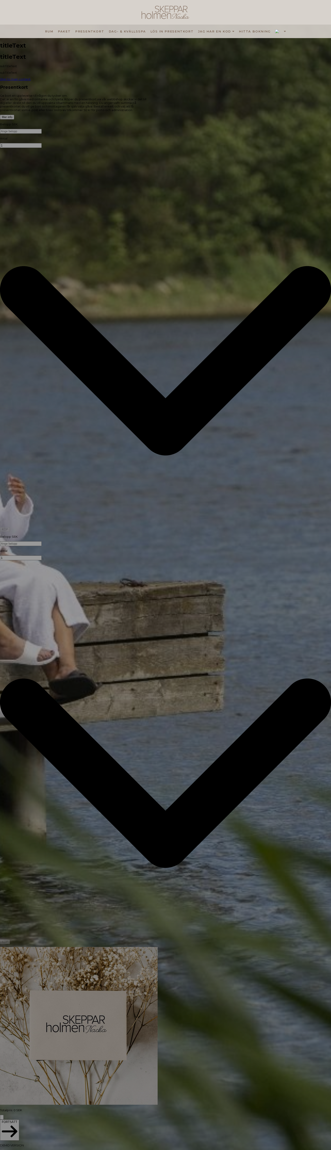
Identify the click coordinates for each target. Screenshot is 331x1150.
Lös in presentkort (172, 31)
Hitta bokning (254, 31)
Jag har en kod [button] (214, 31)
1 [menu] (280, 31)
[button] (280, 31)
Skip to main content (15, 79)
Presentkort (89, 31)
